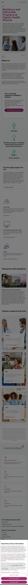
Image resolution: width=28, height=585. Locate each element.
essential (15, 548)
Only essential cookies (14, 578)
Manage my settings (14, 575)
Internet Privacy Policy (6, 572)
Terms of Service (15, 572)
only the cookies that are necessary (13, 557)
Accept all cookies (14, 582)
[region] (14, 562)
